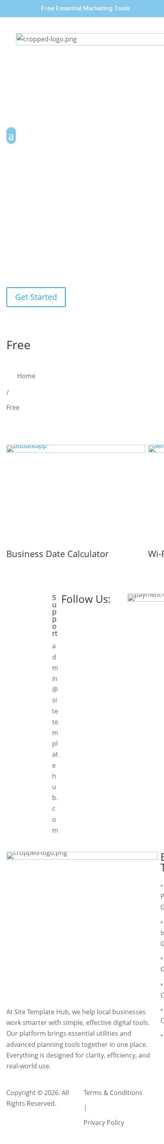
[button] (8, 8)
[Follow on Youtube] (101, 618)
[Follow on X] (84, 618)
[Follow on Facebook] (67, 618)
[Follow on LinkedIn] (117, 618)
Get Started (36, 296)
